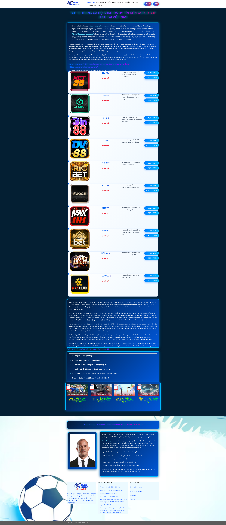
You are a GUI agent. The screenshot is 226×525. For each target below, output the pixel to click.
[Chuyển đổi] (70, 356)
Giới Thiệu (133, 495)
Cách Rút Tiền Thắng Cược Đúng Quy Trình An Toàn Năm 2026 (101, 400)
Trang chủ (91, 2)
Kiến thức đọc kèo (114, 2)
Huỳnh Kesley (106, 441)
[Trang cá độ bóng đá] (75, 4)
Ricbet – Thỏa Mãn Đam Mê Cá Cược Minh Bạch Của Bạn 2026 (77, 400)
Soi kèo (90, 5)
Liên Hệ (132, 499)
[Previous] (66, 396)
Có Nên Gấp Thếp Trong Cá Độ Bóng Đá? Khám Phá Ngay (148, 400)
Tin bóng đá (98, 5)
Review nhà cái (101, 2)
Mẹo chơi (135, 2)
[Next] (159, 396)
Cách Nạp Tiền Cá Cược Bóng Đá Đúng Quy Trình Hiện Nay (125, 400)
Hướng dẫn (126, 2)
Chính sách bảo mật (136, 487)
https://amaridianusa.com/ (99, 26)
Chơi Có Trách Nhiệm (136, 491)
